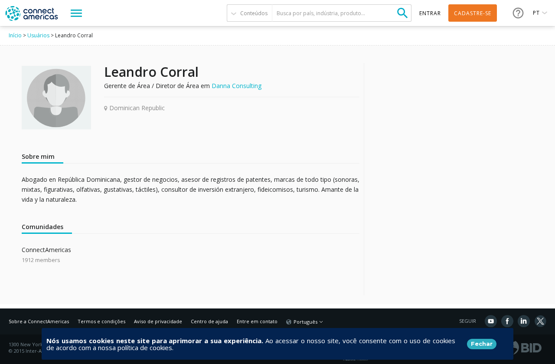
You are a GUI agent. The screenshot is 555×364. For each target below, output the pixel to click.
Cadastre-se (472, 13)
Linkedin (524, 321)
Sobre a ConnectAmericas (39, 321)
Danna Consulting (236, 86)
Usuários (38, 35)
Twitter (540, 321)
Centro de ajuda (209, 321)
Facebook (507, 321)
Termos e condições (101, 321)
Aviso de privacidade (158, 321)
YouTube (491, 321)
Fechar (482, 343)
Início (15, 35)
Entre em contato (257, 321)
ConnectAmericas (46, 250)
